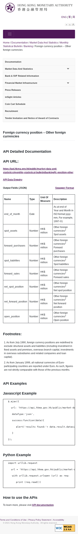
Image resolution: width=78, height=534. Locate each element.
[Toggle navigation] (9, 34)
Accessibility (58, 520)
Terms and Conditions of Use (13, 520)
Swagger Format (64, 188)
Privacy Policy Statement (39, 520)
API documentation (43, 505)
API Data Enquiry (12, 179)
